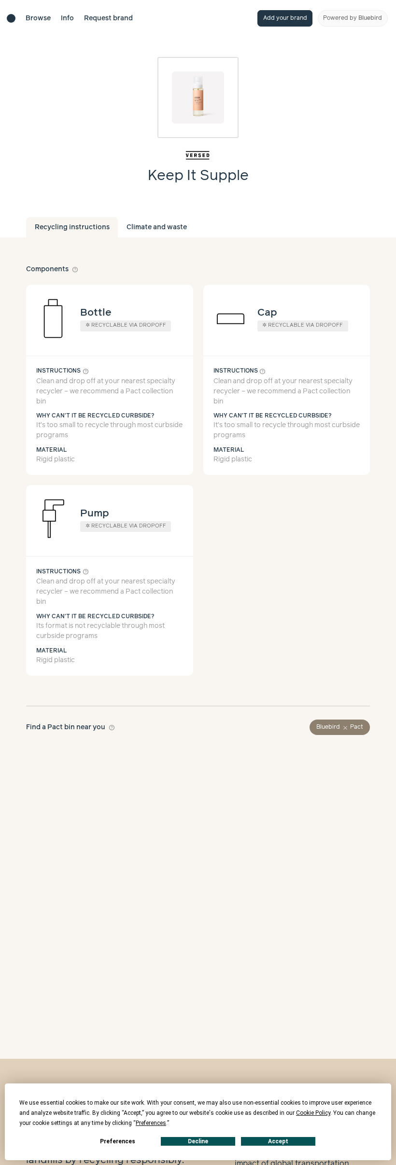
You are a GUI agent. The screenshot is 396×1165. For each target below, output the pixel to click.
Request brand (108, 18)
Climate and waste (157, 227)
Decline (198, 1141)
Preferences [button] (151, 1123)
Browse (38, 18)
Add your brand (285, 18)
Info (67, 18)
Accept (278, 1141)
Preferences (117, 1141)
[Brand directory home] (11, 18)
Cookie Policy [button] (313, 1113)
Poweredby (352, 18)
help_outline (75, 269)
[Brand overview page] (198, 155)
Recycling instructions (72, 227)
